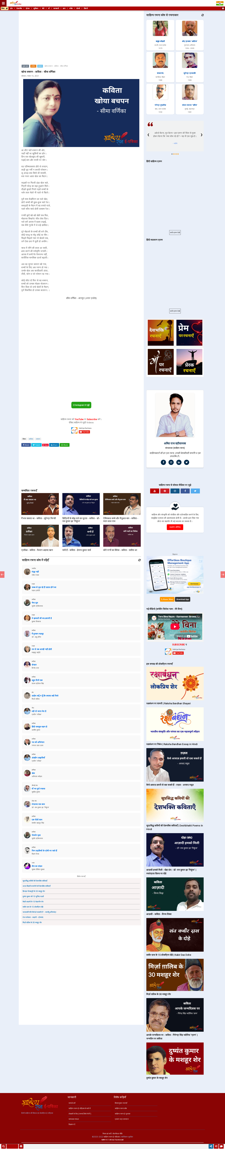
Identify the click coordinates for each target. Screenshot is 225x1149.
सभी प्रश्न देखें (175, 232)
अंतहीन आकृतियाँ (38, 758)
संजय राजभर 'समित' (189, 105)
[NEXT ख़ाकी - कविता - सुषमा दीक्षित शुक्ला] (223, 574)
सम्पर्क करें (72, 1103)
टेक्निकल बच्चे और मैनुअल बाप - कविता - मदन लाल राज (120, 519)
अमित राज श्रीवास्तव (175, 443)
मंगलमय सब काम (38, 804)
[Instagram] (171, 462)
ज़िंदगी (86, 8)
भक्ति (71, 8)
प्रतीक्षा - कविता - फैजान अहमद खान (37, 550)
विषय (3, 8)
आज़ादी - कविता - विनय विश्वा (159, 914)
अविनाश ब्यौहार (37, 776)
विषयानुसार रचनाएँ (121, 1103)
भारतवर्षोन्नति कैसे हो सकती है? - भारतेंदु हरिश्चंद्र (39, 912)
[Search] (3, 1146)
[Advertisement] (81, 29)
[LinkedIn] (179, 462)
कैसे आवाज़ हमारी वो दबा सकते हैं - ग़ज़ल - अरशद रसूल (170, 784)
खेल (33, 773)
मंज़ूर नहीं (35, 572)
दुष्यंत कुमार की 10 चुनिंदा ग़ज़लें (33, 896)
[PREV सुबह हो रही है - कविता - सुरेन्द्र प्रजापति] (2, 574)
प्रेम (11, 8)
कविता (33, 66)
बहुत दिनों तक (37, 680)
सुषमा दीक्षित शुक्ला (38, 869)
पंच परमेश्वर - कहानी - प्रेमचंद (33, 917)
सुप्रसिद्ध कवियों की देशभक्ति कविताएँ (35, 881)
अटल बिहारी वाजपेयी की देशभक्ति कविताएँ (36, 886)
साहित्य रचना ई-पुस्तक (122, 1114)
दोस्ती (78, 8)
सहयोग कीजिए (175, 527)
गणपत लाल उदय (37, 745)
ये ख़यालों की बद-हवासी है (42, 618)
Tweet (37, 445)
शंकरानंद (160, 73)
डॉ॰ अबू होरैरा (36, 637)
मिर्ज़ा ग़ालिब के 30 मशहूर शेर (32, 922)
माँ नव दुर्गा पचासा (38, 789)
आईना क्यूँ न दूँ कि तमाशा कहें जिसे (45, 696)
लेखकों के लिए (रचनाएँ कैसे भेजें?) (80, 1114)
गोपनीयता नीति (118, 1134)
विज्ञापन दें (72, 1124)
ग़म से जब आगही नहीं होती (42, 649)
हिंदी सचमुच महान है (39, 727)
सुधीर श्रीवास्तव (37, 606)
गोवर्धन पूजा (36, 835)
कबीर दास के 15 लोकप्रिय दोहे (33, 907)
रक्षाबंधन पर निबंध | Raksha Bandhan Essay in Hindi (172, 744)
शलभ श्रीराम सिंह (38, 683)
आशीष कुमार (36, 730)
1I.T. (107, 1140)
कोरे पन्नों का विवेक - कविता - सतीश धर (120, 550)
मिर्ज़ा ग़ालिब (35, 699)
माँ (49, 8)
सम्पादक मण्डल (74, 1119)
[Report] (21, 1146)
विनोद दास (35, 668)
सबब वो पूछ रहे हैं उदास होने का (44, 587)
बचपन (40, 66)
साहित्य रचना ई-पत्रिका (112, 1137)
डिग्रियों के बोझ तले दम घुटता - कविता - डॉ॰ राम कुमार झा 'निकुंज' (81, 519)
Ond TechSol (116, 1140)
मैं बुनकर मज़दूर (38, 634)
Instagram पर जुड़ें (82, 405)
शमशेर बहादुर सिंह (38, 823)
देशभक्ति (19, 8)
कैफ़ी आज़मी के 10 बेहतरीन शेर (33, 902)
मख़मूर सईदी (36, 652)
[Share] (211, 1146)
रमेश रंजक (35, 575)
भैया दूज (35, 603)
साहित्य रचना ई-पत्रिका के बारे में (80, 1108)
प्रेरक (28, 8)
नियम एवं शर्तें (107, 1134)
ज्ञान (64, 8)
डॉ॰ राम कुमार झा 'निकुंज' (40, 807)
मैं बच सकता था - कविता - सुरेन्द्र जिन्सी (38, 518)
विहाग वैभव (35, 854)
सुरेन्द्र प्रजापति (190, 73)
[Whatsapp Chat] (221, 1146)
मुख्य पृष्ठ (25, 66)
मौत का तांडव (37, 866)
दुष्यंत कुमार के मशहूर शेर (157, 1077)
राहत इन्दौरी (36, 590)
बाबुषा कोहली (160, 41)
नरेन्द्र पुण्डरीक (160, 105)
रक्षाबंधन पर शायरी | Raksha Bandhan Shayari (168, 703)
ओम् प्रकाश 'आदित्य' (189, 41)
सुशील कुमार (36, 792)
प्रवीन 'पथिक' (37, 714)
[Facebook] (163, 462)
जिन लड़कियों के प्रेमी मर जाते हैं (44, 851)
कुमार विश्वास (36, 621)
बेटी (43, 8)
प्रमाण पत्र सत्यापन (122, 1119)
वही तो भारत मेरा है (39, 711)
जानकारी (56, 8)
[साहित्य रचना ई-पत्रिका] (16, 3)
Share (26, 445)
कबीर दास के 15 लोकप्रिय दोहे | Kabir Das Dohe (168, 954)
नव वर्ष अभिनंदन (38, 742)
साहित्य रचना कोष (121, 1108)
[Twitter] (186, 462)
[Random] (216, 1146)
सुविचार (35, 8)
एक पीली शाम (37, 820)
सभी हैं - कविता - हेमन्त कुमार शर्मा (76, 550)
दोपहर (34, 665)
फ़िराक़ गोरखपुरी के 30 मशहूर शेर (34, 891)
